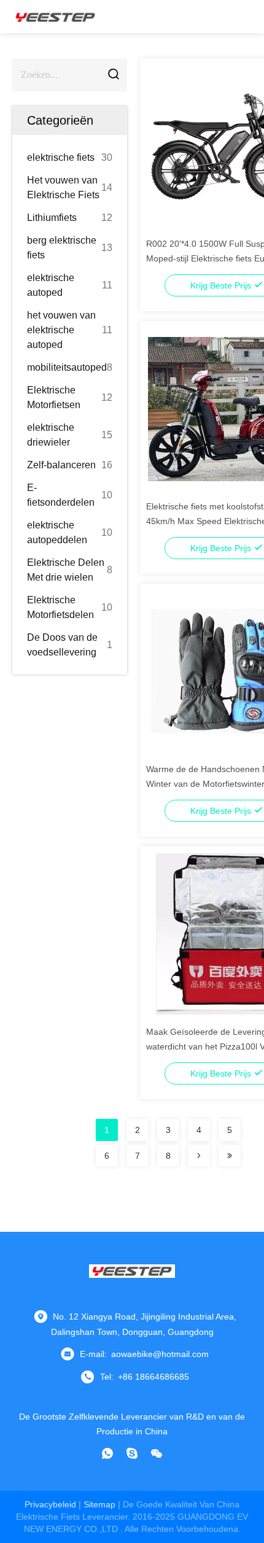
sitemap (99, 1504)
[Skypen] (132, 1453)
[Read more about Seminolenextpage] (199, 1156)
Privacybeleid (50, 1504)
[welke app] (107, 1453)
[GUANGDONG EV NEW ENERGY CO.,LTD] (55, 16)
